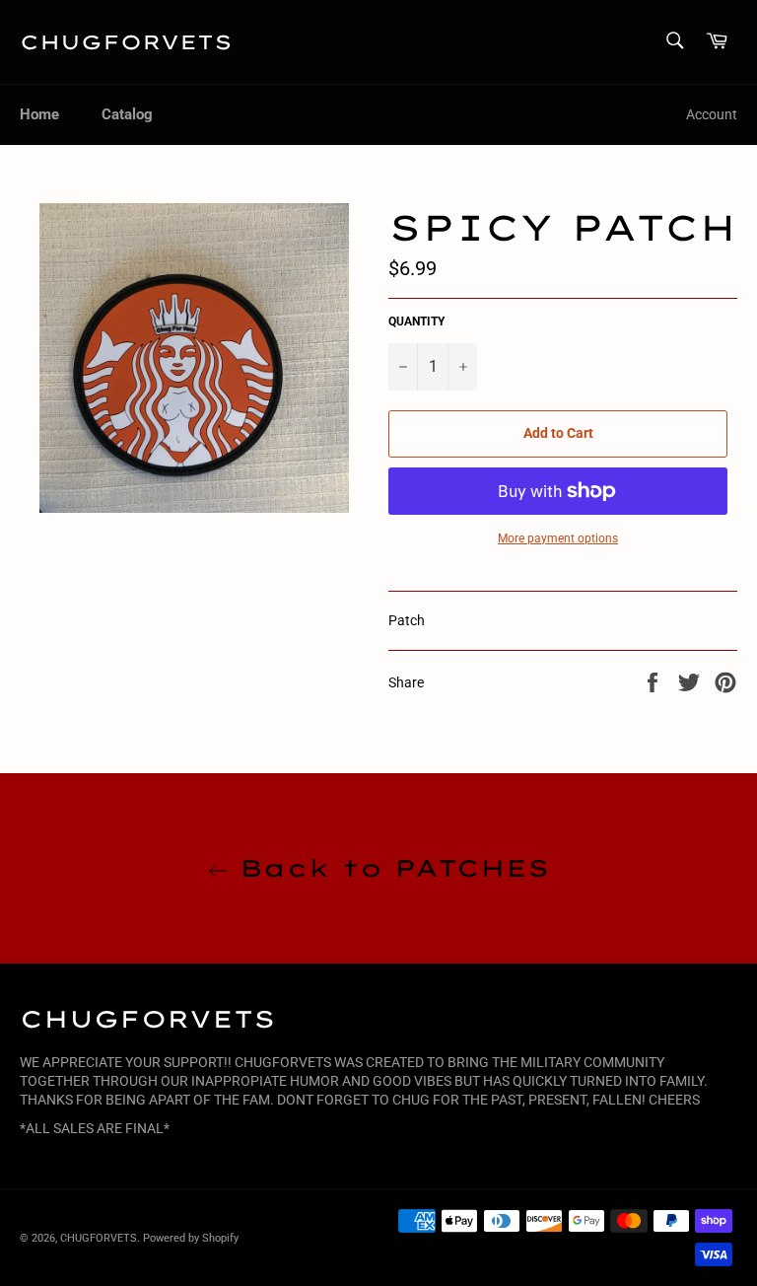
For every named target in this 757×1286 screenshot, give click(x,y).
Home (39, 114)
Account (711, 114)
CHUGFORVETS (126, 42)
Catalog (127, 114)
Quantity (416, 321)
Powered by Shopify (191, 1238)
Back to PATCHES (388, 868)
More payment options (558, 538)
